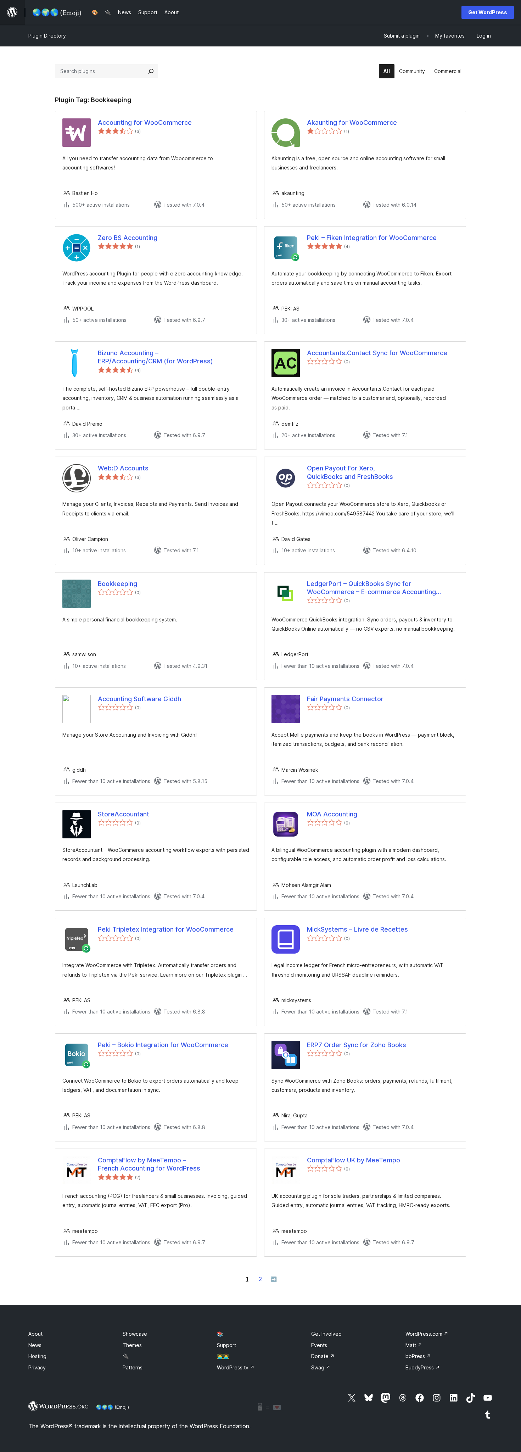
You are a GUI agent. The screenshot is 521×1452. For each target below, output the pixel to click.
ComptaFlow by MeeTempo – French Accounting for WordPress (149, 1164)
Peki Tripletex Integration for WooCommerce (166, 929)
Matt (413, 1345)
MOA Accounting (332, 814)
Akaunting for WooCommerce (352, 122)
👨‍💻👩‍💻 (223, 1356)
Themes (132, 1345)
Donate (323, 1356)
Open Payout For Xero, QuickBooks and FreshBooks (350, 472)
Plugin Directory (47, 36)
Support (226, 1345)
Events (319, 1345)
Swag (320, 1367)
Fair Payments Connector (345, 699)
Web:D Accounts (123, 468)
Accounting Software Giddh (139, 699)
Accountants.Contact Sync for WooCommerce (377, 353)
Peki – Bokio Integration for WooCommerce (163, 1045)
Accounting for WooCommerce (145, 122)
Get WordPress (487, 12)
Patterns (132, 1367)
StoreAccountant (123, 814)
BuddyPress (422, 1367)
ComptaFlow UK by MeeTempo (353, 1160)
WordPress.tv (235, 1367)
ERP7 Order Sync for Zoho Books (356, 1045)
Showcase (135, 1334)
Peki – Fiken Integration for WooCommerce (372, 237)
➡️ (273, 1279)
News (34, 1345)
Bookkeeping (117, 583)
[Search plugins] (151, 71)
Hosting (37, 1356)
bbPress (418, 1356)
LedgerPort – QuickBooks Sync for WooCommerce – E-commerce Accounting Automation (371, 588)
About (35, 1334)
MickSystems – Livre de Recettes (357, 929)
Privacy (37, 1367)
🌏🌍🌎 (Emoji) (112, 1407)
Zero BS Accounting (127, 237)
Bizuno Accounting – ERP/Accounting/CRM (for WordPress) (155, 357)
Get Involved (326, 1334)
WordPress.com (426, 1334)
